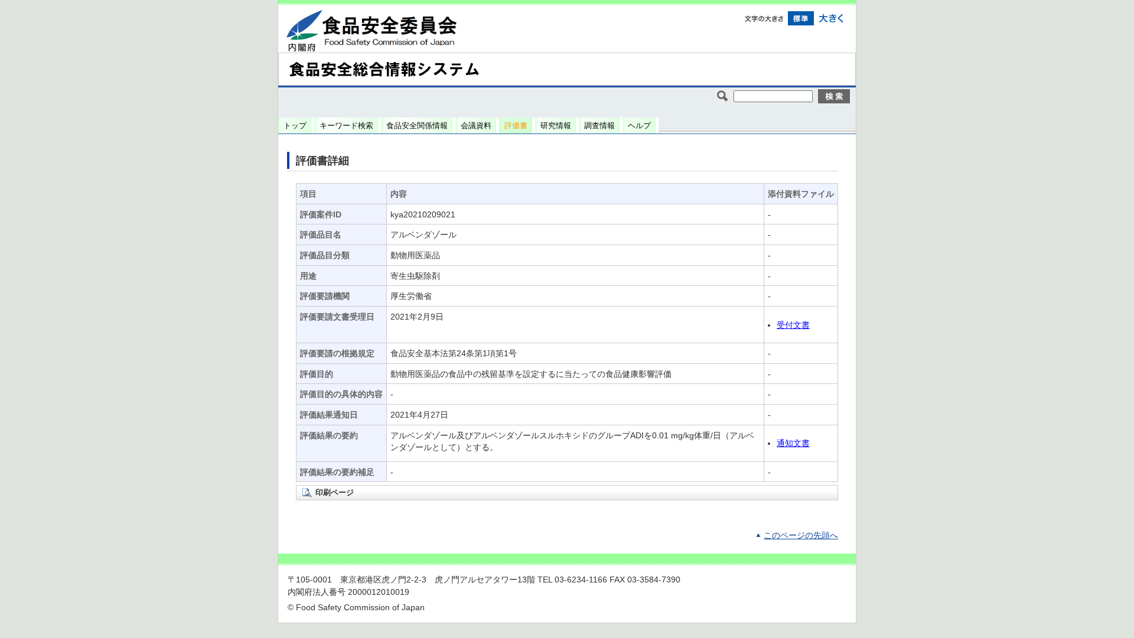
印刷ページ (334, 492)
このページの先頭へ (801, 535)
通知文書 (793, 443)
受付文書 (793, 325)
